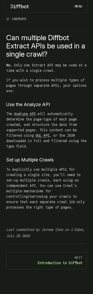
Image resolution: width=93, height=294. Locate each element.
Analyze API (24, 114)
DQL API (42, 135)
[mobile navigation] (78, 6)
